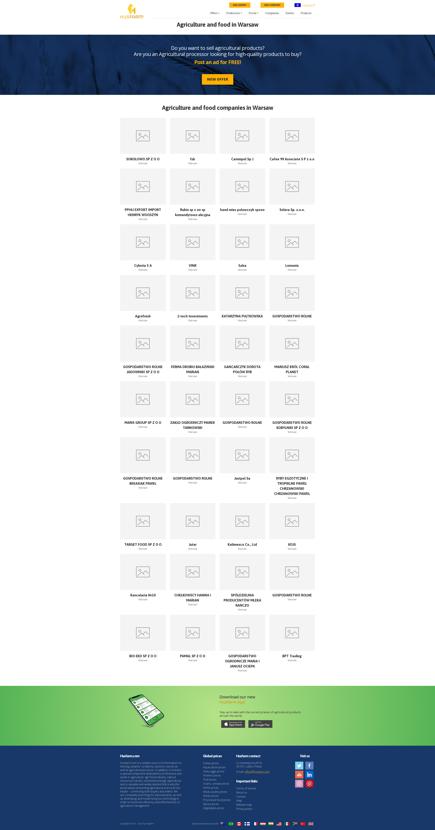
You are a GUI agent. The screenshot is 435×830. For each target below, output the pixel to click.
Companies (272, 13)
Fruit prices (209, 779)
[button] (304, 5)
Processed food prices (217, 800)
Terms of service (246, 788)
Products (306, 13)
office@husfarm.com (257, 772)
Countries (307, 5)
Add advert (240, 5)
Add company (272, 5)
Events (290, 13)
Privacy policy (244, 809)
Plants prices (211, 796)
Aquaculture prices (214, 767)
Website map (244, 805)
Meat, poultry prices (215, 792)
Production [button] (233, 13)
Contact (241, 796)
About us (241, 792)
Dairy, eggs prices (213, 771)
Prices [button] (252, 13)
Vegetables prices (213, 808)
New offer (217, 79)
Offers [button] (214, 13)
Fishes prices (211, 763)
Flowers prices (212, 775)
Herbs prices (211, 788)
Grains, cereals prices (216, 783)
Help (239, 800)
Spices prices (211, 804)
